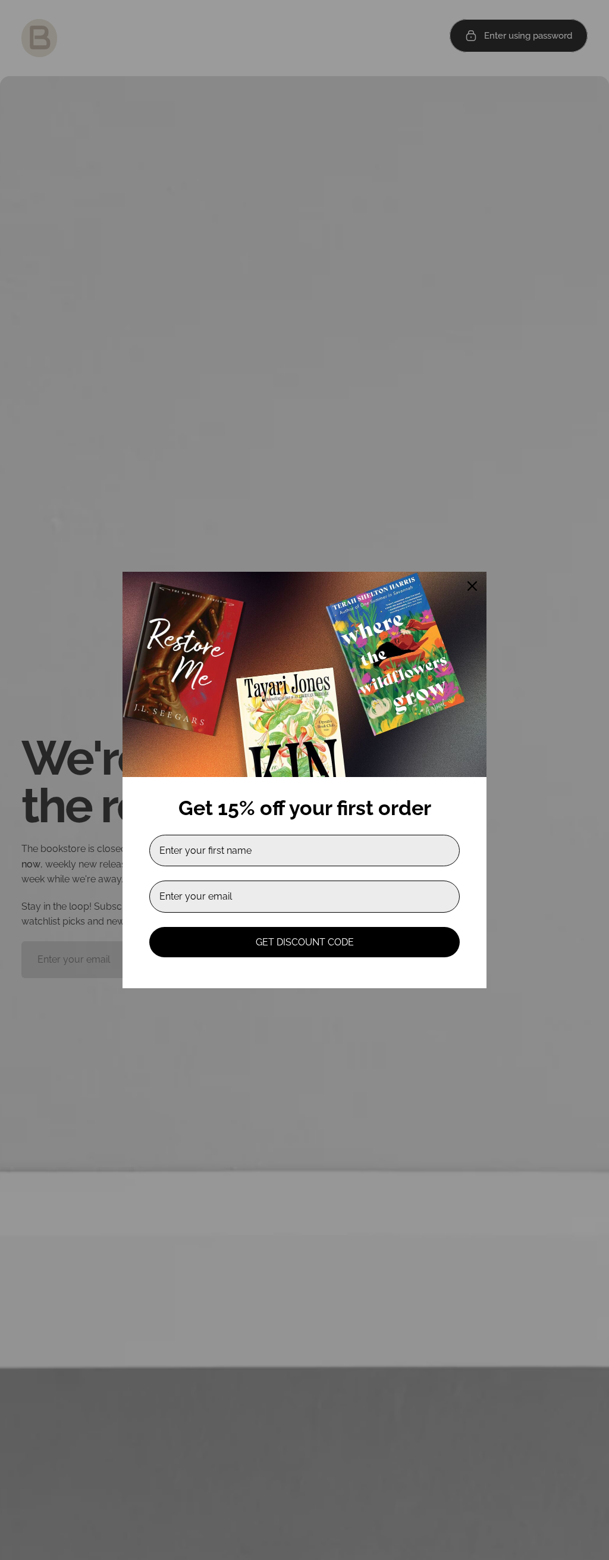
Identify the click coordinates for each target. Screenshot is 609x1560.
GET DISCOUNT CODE (305, 942)
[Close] (472, 586)
